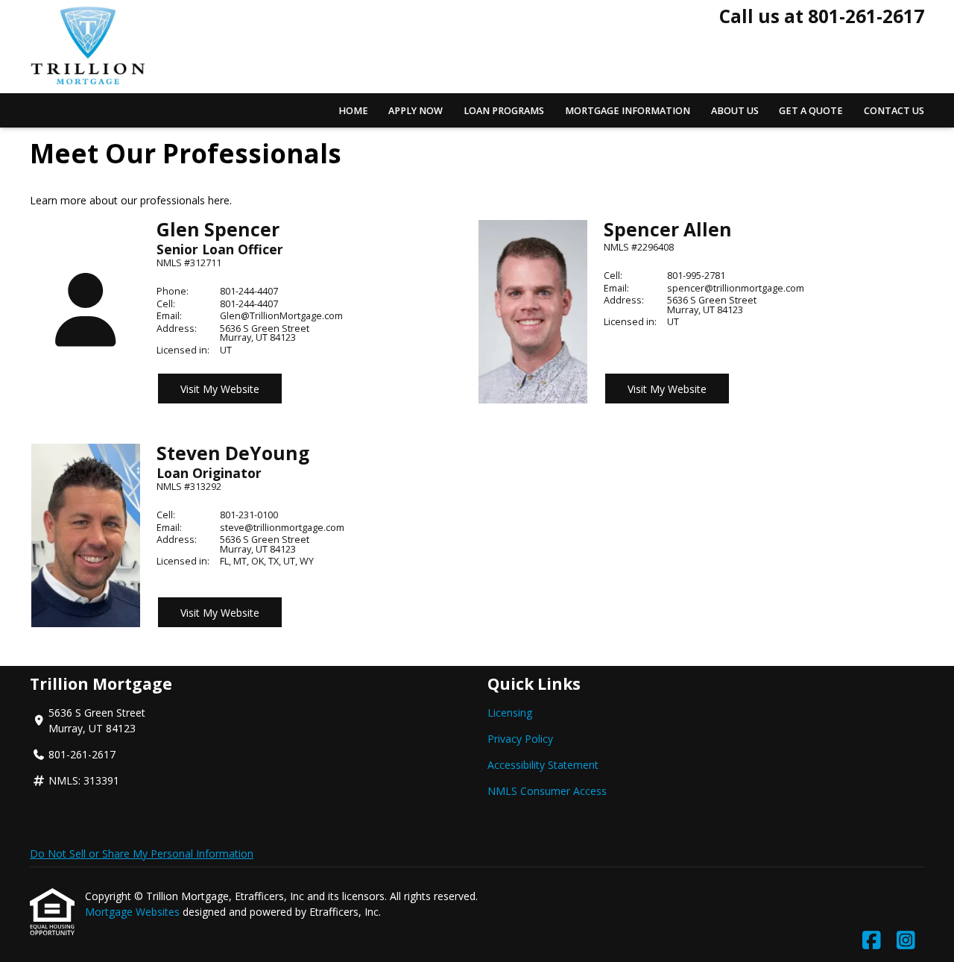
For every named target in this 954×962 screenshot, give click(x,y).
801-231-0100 (249, 515)
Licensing (509, 712)
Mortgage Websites (134, 912)
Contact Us (894, 110)
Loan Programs (504, 110)
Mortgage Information (627, 110)
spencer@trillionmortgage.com (735, 288)
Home (353, 110)
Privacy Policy (520, 739)
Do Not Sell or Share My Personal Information (141, 853)
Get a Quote (811, 110)
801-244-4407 (249, 291)
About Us (735, 110)
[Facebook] (872, 941)
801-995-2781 (696, 275)
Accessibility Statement (542, 765)
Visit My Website (219, 389)
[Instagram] (906, 941)
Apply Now (415, 110)
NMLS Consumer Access (547, 791)
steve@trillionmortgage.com (282, 527)
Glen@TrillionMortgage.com (281, 315)
